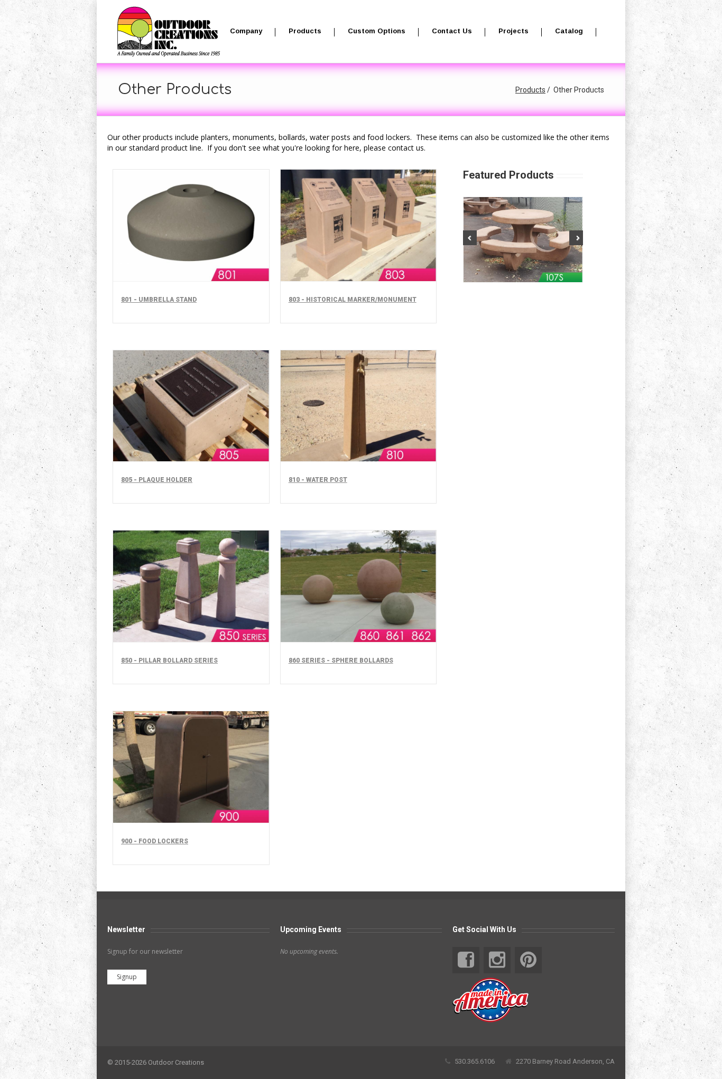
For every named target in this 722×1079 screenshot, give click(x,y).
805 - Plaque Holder (156, 479)
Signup (127, 976)
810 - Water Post (318, 479)
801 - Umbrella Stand (159, 299)
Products (530, 90)
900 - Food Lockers (154, 841)
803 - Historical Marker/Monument (352, 299)
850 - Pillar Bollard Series (169, 660)
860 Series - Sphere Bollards (341, 660)
